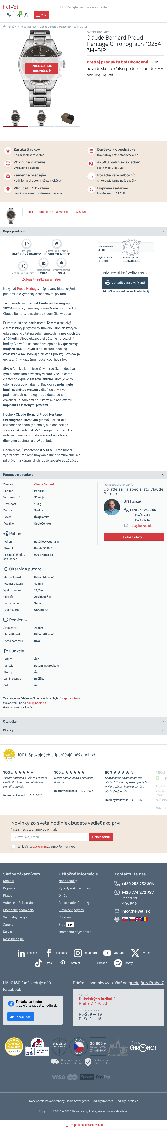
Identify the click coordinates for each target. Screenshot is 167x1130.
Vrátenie (9, 903)
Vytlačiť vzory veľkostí (128, 283)
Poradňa (65, 917)
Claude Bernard (44, 484)
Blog (62, 925)
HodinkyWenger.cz (77, 1101)
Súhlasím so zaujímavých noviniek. (46, 846)
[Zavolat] (9, 15)
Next (162, 790)
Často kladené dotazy (74, 903)
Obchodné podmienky (18, 910)
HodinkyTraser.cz (102, 1101)
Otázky (8, 730)
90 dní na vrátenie (29, 162)
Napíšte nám (70, 698)
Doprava (9, 888)
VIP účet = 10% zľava (31, 188)
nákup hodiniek (36, 703)
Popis (30, 211)
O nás (63, 895)
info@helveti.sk (141, 526)
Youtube (118, 952)
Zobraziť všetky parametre (42, 279)
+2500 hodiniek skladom (118, 162)
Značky (12, 26)
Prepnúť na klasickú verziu (86, 1125)
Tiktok (48, 962)
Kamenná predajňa (30, 175)
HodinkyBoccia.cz (126, 1101)
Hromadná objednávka (75, 932)
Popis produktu (14, 231)
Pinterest (74, 962)
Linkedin (32, 952)
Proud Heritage (28, 26)
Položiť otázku (133, 537)
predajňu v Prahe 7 (146, 982)
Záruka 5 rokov (27, 149)
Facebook (60, 952)
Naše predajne (13, 939)
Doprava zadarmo (112, 188)
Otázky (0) (80, 211)
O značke (63, 211)
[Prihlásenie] (26, 15)
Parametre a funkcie (18, 475)
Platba (7, 895)
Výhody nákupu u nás (74, 888)
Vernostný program (17, 917)
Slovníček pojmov (71, 910)
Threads (101, 962)
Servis (7, 932)
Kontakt (8, 881)
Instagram (90, 952)
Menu (44, 15)
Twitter (145, 952)
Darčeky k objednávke (116, 149)
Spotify (128, 962)
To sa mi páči (23, 1016)
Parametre (45, 211)
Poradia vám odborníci (117, 175)
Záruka (8, 925)
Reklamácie (26, 903)
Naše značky (68, 881)
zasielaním (40, 846)
